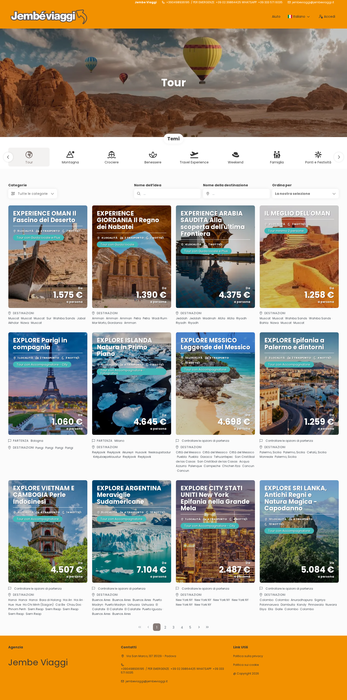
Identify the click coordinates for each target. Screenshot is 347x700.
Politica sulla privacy (248, 656)
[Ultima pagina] (207, 627)
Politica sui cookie (246, 665)
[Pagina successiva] (199, 627)
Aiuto (276, 16)
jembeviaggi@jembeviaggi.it (313, 2)
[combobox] (236, 193)
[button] (8, 157)
